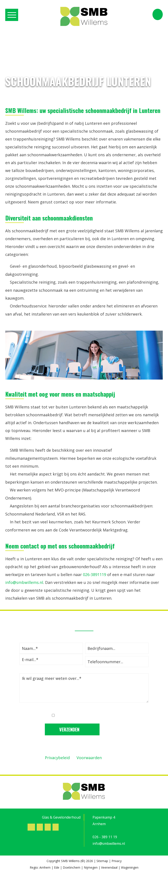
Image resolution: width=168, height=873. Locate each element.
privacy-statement (100, 715)
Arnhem (45, 867)
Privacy (117, 861)
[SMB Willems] (84, 16)
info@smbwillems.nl (24, 582)
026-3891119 (94, 574)
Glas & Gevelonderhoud (61, 817)
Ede (56, 867)
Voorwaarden (89, 757)
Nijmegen (91, 867)
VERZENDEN (69, 729)
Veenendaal (109, 867)
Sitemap (102, 861)
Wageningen (129, 867)
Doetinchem (71, 867)
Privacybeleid (57, 757)
